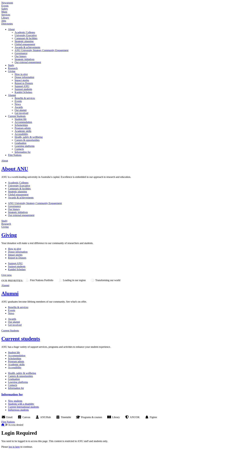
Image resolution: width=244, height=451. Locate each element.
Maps (4, 11)
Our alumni (21, 110)
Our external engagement (28, 62)
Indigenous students (18, 409)
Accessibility (21, 134)
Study (11, 65)
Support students (23, 89)
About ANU (14, 169)
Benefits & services (25, 98)
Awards (19, 107)
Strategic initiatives (24, 59)
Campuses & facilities (26, 38)
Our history (21, 56)
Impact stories (22, 80)
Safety (4, 8)
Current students (20, 339)
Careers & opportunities (27, 140)
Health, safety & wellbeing (29, 137)
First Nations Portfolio (41, 280)
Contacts (19, 149)
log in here (14, 446)
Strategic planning (24, 41)
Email (9, 417)
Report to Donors (24, 83)
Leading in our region (74, 280)
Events (4, 5)
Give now (6, 275)
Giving (11, 71)
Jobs (3, 20)
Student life (21, 119)
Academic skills (23, 131)
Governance (21, 53)
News (18, 104)
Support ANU (22, 86)
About (11, 29)
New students (15, 400)
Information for (23, 152)
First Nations (14, 155)
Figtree (153, 417)
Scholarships (21, 125)
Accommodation (23, 122)
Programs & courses (91, 417)
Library (5, 17)
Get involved (21, 113)
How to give (21, 74)
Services (5, 14)
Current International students (23, 406)
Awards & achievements (27, 47)
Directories (7, 23)
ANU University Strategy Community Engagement (41, 50)
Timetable (66, 417)
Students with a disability (21, 403)
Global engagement (25, 44)
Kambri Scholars (23, 92)
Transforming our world (107, 280)
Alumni (12, 95)
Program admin (23, 128)
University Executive (26, 35)
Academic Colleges (25, 32)
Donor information (24, 77)
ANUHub (45, 417)
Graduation (20, 143)
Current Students (17, 116)
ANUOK (135, 417)
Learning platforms (25, 146)
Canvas (26, 417)
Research (13, 68)
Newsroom (7, 2)
